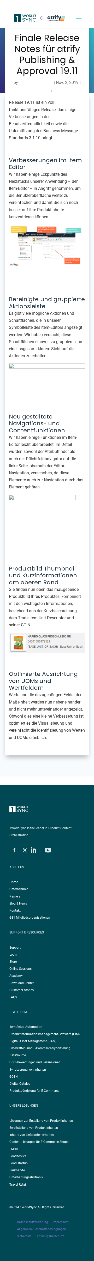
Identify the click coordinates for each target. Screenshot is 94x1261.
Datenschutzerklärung (35, 1222)
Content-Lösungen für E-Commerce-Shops (38, 1142)
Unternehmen (18, 889)
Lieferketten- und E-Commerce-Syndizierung (39, 1048)
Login (13, 954)
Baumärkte (17, 1170)
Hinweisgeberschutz (50, 1236)
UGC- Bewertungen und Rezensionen (34, 1062)
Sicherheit (26, 1236)
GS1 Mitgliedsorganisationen (29, 917)
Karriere (14, 896)
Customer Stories (21, 990)
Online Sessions (20, 969)
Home (13, 882)
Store (13, 961)
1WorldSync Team (36, 82)
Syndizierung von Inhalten (27, 1069)
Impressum (61, 1222)
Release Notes (66, 89)
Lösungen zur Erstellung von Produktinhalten (41, 1121)
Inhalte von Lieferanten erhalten (31, 1135)
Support (15, 947)
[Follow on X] (25, 850)
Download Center (21, 983)
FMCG (13, 1149)
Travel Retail (18, 1184)
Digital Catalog (20, 1084)
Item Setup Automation (25, 1027)
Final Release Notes (33, 89)
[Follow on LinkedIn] (33, 850)
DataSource (17, 1055)
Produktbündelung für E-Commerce (34, 1091)
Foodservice (17, 1156)
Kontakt (15, 910)
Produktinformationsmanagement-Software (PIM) (44, 1034)
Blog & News (18, 903)
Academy (16, 976)
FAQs (13, 997)
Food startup (18, 1163)
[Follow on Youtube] (48, 850)
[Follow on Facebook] (14, 850)
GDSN (13, 1076)
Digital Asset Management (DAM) (32, 1041)
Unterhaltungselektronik (26, 1177)
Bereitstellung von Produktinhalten (33, 1128)
